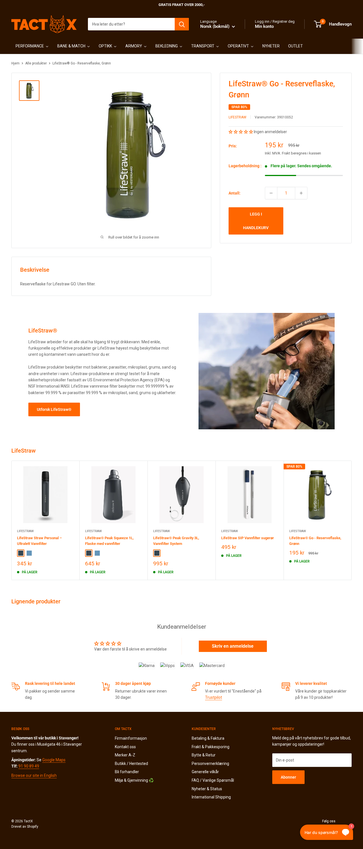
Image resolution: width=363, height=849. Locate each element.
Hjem (15, 63)
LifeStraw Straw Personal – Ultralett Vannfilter (39, 541)
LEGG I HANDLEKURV (256, 221)
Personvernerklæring (210, 763)
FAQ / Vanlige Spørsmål (213, 780)
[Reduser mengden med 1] (271, 193)
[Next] (352, 520)
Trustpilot (213, 697)
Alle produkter (36, 63)
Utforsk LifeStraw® (54, 409)
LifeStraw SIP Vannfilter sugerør (247, 538)
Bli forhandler (127, 771)
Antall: (234, 193)
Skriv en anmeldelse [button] (233, 646)
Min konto (264, 26)
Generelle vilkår (205, 771)
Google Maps (54, 760)
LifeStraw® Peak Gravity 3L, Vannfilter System (176, 541)
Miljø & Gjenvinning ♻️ (134, 780)
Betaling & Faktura (208, 738)
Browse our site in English (34, 775)
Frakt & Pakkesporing (210, 747)
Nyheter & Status (207, 789)
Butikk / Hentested (131, 763)
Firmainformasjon (131, 738)
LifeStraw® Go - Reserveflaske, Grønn (315, 541)
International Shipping (211, 797)
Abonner (288, 777)
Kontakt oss (125, 747)
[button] (241, 131)
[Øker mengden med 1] (301, 193)
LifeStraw (237, 117)
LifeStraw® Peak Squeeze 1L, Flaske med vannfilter (109, 541)
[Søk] (182, 24)
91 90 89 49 (28, 766)
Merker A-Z (125, 755)
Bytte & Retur (204, 755)
